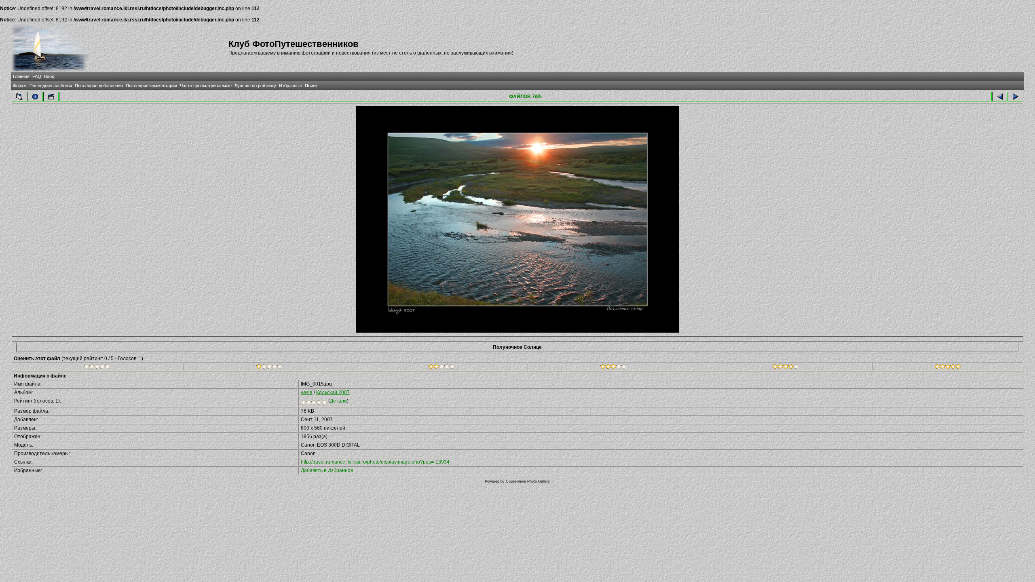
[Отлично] (786, 368)
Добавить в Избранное (327, 470)
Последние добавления (99, 85)
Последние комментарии (151, 85)
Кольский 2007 (333, 392)
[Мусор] (97, 368)
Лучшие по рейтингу (255, 85)
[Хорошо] (613, 368)
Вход (49, 76)
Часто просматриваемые (206, 85)
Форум (20, 85)
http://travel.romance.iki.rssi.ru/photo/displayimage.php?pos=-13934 (375, 462)
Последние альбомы (51, 85)
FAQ (36, 76)
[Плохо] (269, 368)
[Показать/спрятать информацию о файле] (35, 96)
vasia (307, 392)
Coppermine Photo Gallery (528, 481)
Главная (21, 76)
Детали (338, 401)
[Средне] (442, 368)
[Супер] (948, 368)
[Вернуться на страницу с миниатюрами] (19, 96)
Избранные (290, 85)
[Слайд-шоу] (51, 96)
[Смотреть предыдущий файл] (1000, 96)
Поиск (311, 85)
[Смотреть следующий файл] (1015, 96)
